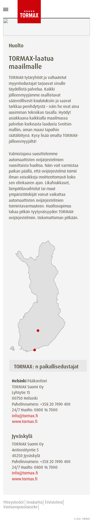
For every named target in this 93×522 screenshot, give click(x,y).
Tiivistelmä (54, 502)
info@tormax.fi (25, 416)
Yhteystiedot (13, 502)
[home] (21, 11)
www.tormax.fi (24, 421)
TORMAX (86, 518)
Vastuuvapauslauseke (20, 507)
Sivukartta (34, 502)
